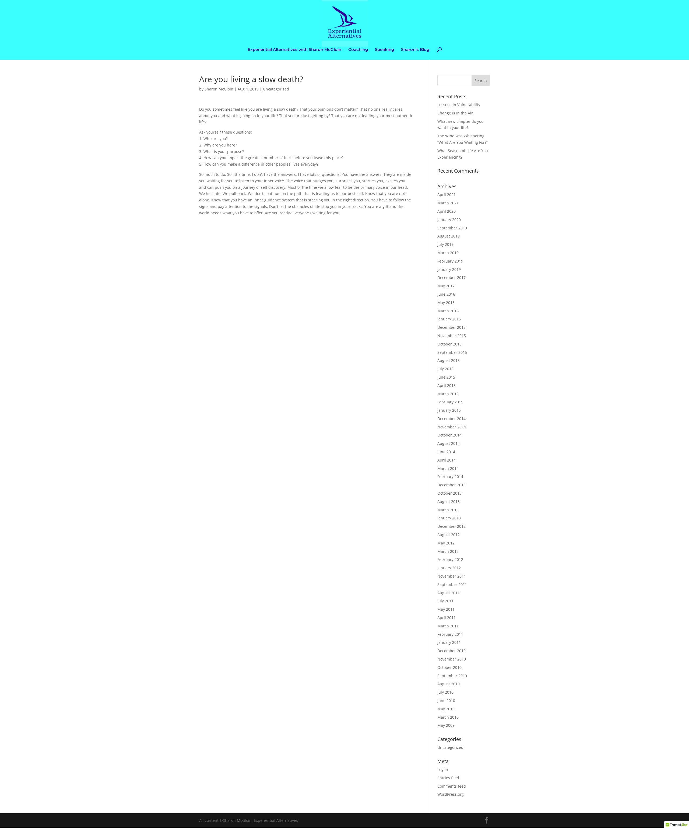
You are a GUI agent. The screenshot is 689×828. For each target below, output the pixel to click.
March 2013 (448, 509)
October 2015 (449, 344)
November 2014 (451, 426)
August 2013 (448, 501)
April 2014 (446, 460)
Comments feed (451, 786)
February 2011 (450, 634)
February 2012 (450, 559)
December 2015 (451, 327)
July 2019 (445, 244)
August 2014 (448, 443)
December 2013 (451, 484)
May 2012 (446, 543)
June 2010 (446, 700)
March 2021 (448, 202)
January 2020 (449, 219)
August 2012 (448, 534)
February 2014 (450, 476)
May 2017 (446, 285)
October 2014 (449, 435)
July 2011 (445, 600)
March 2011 (448, 625)
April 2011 (446, 617)
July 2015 (445, 368)
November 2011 (451, 576)
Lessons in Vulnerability (458, 104)
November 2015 (451, 335)
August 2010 (448, 683)
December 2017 (451, 277)
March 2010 (448, 717)
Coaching (358, 50)
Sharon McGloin (219, 89)
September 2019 (452, 227)
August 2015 (448, 360)
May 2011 (446, 609)
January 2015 (449, 410)
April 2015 (446, 385)
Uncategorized (276, 89)
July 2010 (445, 692)
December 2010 (451, 650)
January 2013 (449, 517)
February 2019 (450, 261)
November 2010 (451, 659)
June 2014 (446, 451)
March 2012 (448, 551)
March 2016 (448, 310)
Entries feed (448, 777)
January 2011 (449, 642)
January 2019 (449, 269)
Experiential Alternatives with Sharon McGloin (294, 50)
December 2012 (451, 526)
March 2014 (448, 468)
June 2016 (446, 294)
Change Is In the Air (455, 113)
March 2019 (448, 252)
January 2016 (449, 319)
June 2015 (446, 377)
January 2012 (449, 567)
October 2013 (449, 493)
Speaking (384, 50)
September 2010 (452, 675)
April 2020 (446, 211)
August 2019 (448, 236)
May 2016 (446, 302)
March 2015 (448, 393)
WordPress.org (450, 794)
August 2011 (448, 592)
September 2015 (452, 352)
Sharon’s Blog (415, 50)
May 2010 (446, 708)
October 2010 (449, 667)
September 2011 (452, 584)
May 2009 (446, 725)
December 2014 (451, 418)
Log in (442, 769)
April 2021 (446, 194)
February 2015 (450, 401)
